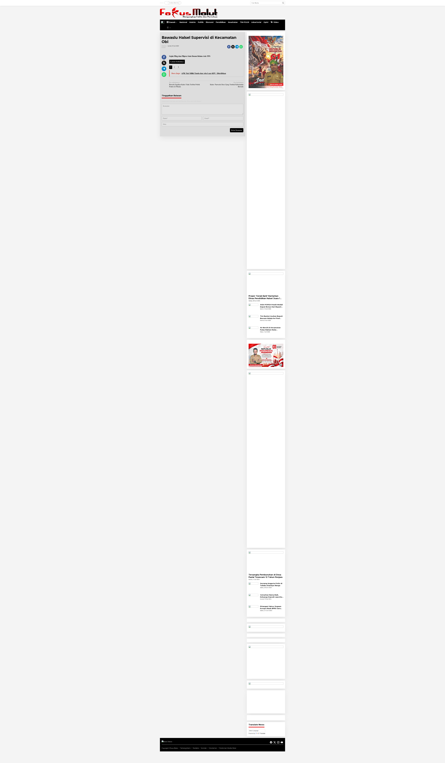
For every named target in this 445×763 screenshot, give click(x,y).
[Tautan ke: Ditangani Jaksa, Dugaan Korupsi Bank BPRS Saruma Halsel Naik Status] (253, 610)
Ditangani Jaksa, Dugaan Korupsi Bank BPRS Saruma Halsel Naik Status (271, 607)
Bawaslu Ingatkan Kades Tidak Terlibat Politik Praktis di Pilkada (184, 84)
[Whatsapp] (241, 46)
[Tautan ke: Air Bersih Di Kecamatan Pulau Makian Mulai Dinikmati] (253, 331)
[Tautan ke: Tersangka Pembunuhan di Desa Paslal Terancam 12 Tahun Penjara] (266, 561)
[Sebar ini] (229, 46)
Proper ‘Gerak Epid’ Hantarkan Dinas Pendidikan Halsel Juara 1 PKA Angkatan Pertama (264, 297)
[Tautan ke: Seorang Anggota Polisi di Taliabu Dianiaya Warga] (253, 587)
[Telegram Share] (237, 46)
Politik (164, 47)
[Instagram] (278, 742)
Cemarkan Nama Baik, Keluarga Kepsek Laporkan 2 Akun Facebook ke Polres (271, 596)
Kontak (204, 748)
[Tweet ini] (233, 46)
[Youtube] (281, 742)
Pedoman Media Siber (227, 748)
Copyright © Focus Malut (170, 748)
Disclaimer (213, 748)
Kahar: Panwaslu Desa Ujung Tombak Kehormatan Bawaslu (226, 84)
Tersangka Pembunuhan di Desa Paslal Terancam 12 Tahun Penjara (265, 576)
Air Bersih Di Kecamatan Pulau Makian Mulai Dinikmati (270, 329)
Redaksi (196, 748)
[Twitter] (274, 742)
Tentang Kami (185, 748)
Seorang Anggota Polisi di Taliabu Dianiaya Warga (271, 584)
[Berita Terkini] (188, 12)
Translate (262, 733)
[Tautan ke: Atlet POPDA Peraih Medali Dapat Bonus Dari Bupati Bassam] (253, 308)
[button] (283, 3)
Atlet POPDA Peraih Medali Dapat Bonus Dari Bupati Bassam (271, 306)
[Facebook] (271, 742)
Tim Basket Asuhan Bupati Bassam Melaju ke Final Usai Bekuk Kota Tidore (271, 317)
